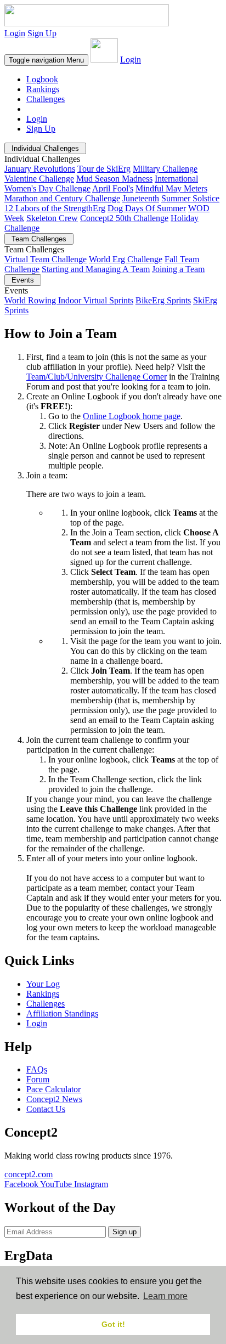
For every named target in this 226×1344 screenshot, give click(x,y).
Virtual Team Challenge (45, 259)
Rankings (42, 89)
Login (14, 33)
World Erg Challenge (125, 259)
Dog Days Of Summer (147, 208)
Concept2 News (54, 1099)
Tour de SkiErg (104, 168)
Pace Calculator (53, 1089)
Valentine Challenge (39, 178)
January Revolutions (39, 168)
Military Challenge (165, 168)
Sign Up (41, 33)
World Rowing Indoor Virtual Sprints (68, 300)
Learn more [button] (165, 1296)
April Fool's (112, 188)
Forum (37, 1079)
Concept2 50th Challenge (124, 218)
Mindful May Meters (171, 188)
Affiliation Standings (62, 1013)
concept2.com (28, 1174)
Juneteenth (140, 198)
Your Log (43, 984)
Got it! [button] (113, 1324)
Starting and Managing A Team (96, 269)
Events (23, 280)
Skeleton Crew (52, 218)
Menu (46, 60)
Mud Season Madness (114, 178)
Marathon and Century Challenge (62, 198)
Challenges (45, 99)
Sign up (124, 1232)
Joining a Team (178, 269)
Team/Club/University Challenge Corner (96, 376)
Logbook (42, 79)
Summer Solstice (190, 198)
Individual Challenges (45, 148)
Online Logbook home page (131, 416)
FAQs (36, 1069)
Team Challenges (39, 239)
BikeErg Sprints (163, 300)
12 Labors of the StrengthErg (54, 208)
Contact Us (45, 1109)
